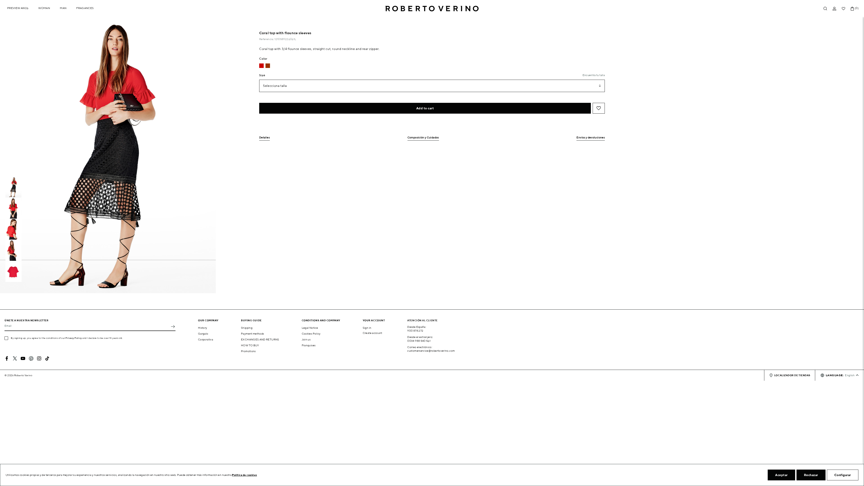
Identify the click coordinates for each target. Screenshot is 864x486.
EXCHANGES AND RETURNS (260, 339)
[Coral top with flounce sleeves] (261, 65)
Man (63, 8)
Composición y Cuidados (423, 137)
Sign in (367, 327)
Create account (372, 333)
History (202, 327)
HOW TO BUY (250, 345)
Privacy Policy (73, 338)
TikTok (47, 358)
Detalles (264, 137)
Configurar (842, 475)
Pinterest (31, 358)
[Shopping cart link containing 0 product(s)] (852, 9)
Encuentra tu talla (594, 75)
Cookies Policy (311, 333)
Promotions (248, 351)
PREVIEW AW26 (17, 8)
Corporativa (205, 339)
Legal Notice (310, 327)
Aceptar (781, 475)
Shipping (246, 327)
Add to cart (425, 108)
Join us (306, 339)
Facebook (6, 358)
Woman (44, 8)
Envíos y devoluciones (590, 137)
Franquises (309, 345)
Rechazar (811, 475)
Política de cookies (244, 475)
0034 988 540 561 (418, 340)
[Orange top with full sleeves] (268, 65)
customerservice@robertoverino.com (431, 350)
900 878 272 (415, 330)
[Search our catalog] (825, 9)
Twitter (15, 358)
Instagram (39, 358)
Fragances (85, 8)
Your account (374, 320)
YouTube (23, 358)
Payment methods (252, 333)
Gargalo (203, 333)
